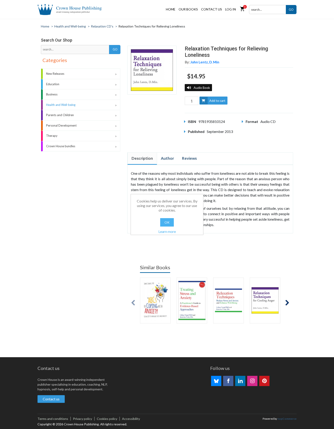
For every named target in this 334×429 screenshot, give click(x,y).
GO (291, 9)
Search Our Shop (56, 40)
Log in (230, 9)
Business (51, 94)
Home (170, 9)
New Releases (55, 73)
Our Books (188, 9)
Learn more (167, 231)
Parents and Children (60, 115)
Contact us (211, 9)
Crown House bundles (60, 146)
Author (167, 158)
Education (52, 84)
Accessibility (131, 419)
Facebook (228, 381)
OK (167, 222)
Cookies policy (107, 419)
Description (142, 158)
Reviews (189, 158)
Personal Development (61, 125)
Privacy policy (82, 419)
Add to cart (217, 100)
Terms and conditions (52, 419)
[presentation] (133, 303)
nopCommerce (287, 418)
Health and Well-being (60, 105)
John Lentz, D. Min (204, 62)
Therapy (51, 135)
